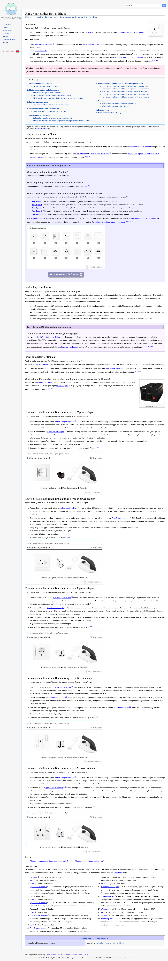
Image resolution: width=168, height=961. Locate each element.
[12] (64, 787)
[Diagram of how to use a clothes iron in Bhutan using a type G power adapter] (64, 764)
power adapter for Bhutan (93, 44)
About (48, 954)
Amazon (33, 880)
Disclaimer (67, 954)
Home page (7, 24)
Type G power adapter (37, 218)
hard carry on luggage (70, 347)
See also (101, 101)
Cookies (60, 954)
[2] (53, 44)
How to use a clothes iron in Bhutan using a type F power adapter (125, 91)
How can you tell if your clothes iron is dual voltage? (51, 105)
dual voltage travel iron (43, 44)
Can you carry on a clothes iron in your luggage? (50, 111)
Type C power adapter (55, 432)
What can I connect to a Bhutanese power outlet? (119, 104)
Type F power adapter (55, 608)
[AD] (156, 60)
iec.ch (32, 884)
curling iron (100, 943)
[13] (153, 60)
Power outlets (7, 30)
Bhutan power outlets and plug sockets (44, 90)
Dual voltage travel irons (38, 102)
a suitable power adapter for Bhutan (130, 32)
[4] (65, 431)
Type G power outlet (121, 707)
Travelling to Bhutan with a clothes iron (44, 109)
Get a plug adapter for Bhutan (64, 274)
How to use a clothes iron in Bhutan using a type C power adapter (125, 86)
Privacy (74, 954)
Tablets (5, 43)
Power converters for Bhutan (40, 115)
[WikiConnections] (11, 4)
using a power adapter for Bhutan (143, 218)
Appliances (7, 33)
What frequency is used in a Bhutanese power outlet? (52, 95)
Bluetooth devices (9, 40)
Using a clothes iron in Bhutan (40, 83)
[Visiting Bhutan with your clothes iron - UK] (17, 52)
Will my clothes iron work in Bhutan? (46, 86)
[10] (127, 221)
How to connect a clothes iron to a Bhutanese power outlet (120, 83)
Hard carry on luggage (109, 919)
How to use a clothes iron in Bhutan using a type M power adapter (125, 97)
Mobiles (5, 37)
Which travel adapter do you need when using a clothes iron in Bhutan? (58, 98)
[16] (146, 346)
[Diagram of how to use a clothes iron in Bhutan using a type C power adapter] (64, 494)
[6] (130, 517)
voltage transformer (40, 364)
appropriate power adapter (140, 147)
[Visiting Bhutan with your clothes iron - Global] (3, 52)
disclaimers (42, 128)
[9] (130, 707)
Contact (53, 954)
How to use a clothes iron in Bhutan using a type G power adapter (125, 94)
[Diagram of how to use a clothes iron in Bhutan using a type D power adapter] (64, 584)
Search (5, 27)
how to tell (89, 32)
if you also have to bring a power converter (108, 222)
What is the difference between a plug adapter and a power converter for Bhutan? (61, 121)
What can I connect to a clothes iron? (115, 106)
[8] (65, 607)
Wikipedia (33, 877)
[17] (149, 346)
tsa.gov (104, 915)
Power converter (107, 896)
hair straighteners (118, 943)
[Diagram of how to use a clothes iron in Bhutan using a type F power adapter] (64, 673)
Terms (80, 954)
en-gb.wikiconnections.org (37, 954)
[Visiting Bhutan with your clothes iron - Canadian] (13, 52)
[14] (89, 186)
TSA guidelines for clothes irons (52, 337)
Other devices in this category (109, 113)
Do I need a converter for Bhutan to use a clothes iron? (52, 118)
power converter (41, 51)
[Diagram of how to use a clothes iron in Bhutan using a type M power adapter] (64, 853)
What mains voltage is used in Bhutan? (47, 93)
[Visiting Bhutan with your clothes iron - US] (8, 52)
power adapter (62, 386)
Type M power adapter (54, 788)
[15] (130, 221)
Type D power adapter (120, 518)
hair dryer (108, 943)
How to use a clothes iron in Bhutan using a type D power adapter (125, 89)
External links (103, 110)
